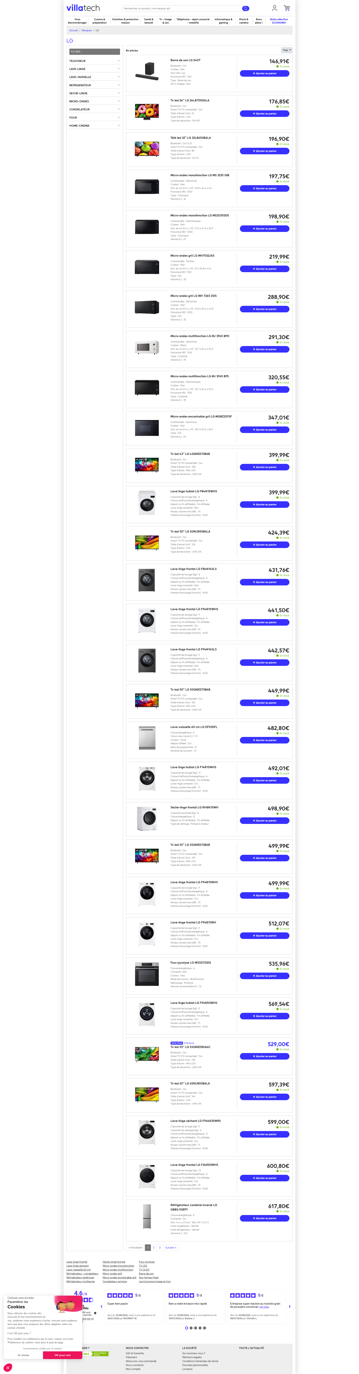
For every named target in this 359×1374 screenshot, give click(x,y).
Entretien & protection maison (125, 21)
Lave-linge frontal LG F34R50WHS (194, 1165)
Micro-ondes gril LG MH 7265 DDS (194, 296)
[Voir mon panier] (287, 8)
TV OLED (144, 1269)
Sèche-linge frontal (114, 1261)
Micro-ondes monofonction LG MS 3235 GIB (200, 175)
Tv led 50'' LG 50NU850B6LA (190, 531)
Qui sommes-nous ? (193, 1353)
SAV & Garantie (135, 1353)
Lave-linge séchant (77, 1265)
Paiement (131, 1357)
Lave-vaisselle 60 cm (78, 1269)
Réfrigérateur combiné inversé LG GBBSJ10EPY (194, 1207)
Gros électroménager (77, 21)
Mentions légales (192, 1357)
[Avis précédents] (101, 1306)
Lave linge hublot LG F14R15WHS (193, 767)
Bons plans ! (259, 21)
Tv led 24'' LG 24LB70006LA (190, 100)
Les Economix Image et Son (155, 1281)
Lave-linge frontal (76, 1261)
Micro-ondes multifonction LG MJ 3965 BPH (200, 336)
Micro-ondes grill (112, 1273)
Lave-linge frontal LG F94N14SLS (194, 649)
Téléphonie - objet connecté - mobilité (193, 21)
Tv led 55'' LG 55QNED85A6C (191, 1047)
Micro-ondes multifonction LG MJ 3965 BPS (200, 376)
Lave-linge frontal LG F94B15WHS (194, 882)
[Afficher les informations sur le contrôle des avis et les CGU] (95, 1313)
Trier (286, 50)
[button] (275, 8)
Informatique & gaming (223, 21)
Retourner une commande (141, 1361)
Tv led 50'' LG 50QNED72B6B (190, 689)
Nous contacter (135, 1365)
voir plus (264, 1306)
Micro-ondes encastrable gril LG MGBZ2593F (201, 416)
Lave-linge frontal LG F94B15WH (193, 922)
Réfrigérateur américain (80, 1277)
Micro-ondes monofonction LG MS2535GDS (200, 215)
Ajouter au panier (266, 73)
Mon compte (133, 1369)
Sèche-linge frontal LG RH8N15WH (194, 807)
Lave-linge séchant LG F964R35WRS (196, 1121)
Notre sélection (279, 21)
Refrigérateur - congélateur (82, 1273)
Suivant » (170, 1247)
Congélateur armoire (115, 1281)
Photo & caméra (243, 21)
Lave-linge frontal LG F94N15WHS (194, 609)
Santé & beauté (148, 21)
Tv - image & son (165, 21)
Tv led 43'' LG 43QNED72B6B (190, 454)
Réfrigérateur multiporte (80, 1281)
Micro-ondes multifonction (118, 1269)
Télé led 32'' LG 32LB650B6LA (191, 138)
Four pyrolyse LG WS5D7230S (191, 962)
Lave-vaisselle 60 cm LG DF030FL (194, 727)
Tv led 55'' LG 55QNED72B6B (190, 845)
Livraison (187, 1369)
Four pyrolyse (147, 1261)
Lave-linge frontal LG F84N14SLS (194, 569)
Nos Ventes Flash (149, 1277)
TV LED (143, 1265)
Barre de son (146, 1273)
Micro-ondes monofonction (118, 1265)
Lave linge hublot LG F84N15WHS (194, 491)
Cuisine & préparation (100, 21)
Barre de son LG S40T (185, 60)
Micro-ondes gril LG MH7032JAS (192, 255)
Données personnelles (195, 1365)
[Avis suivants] (289, 1306)
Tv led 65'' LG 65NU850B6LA (190, 1083)
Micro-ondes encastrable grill (119, 1277)
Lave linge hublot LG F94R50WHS (194, 1003)
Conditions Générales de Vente (200, 1361)
